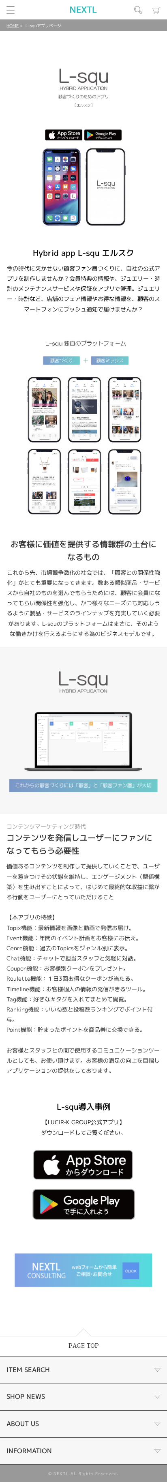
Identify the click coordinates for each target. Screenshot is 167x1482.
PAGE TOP (84, 1346)
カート (156, 10)
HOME (12, 25)
